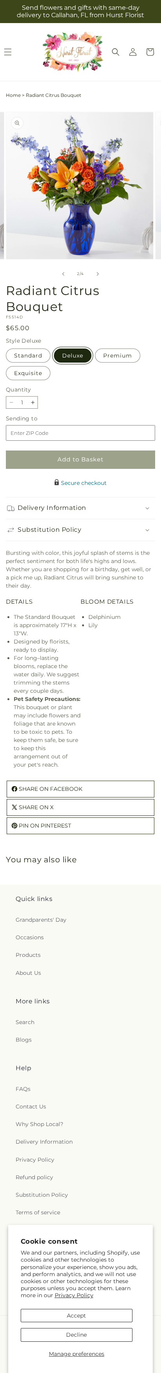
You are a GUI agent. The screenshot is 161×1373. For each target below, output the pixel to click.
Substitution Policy (42, 1194)
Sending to (33, 419)
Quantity (18, 389)
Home (13, 95)
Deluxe (72, 355)
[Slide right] (97, 273)
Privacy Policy (74, 1295)
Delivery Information (44, 1141)
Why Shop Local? (39, 1124)
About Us (28, 972)
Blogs (24, 1039)
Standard (28, 355)
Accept (76, 1315)
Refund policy (34, 1177)
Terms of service (38, 1212)
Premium (117, 355)
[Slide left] (63, 273)
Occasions (30, 937)
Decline (76, 1334)
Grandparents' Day (41, 919)
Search (25, 1022)
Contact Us (31, 1106)
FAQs (23, 1088)
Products (28, 954)
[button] (115, 52)
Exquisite (28, 373)
